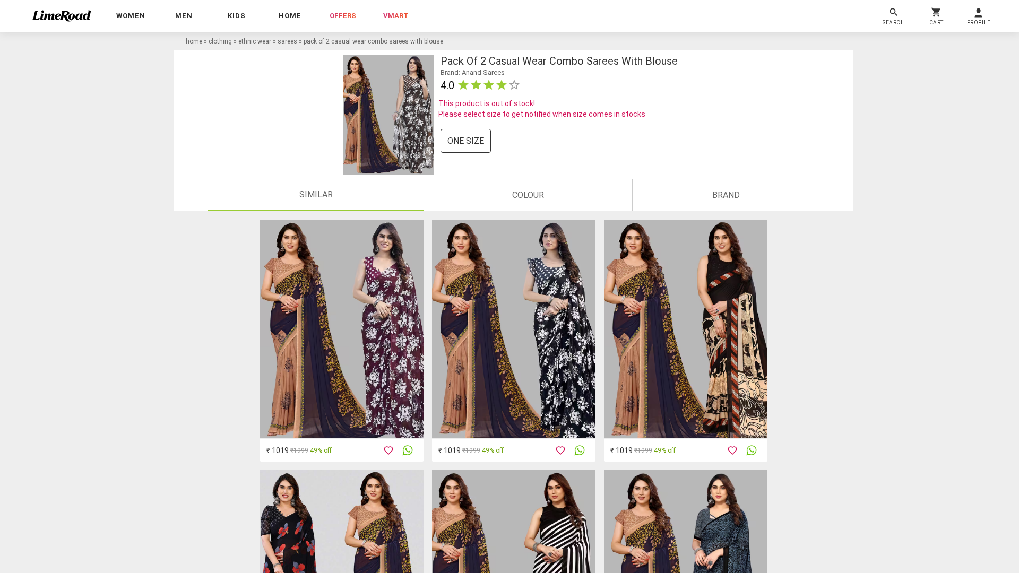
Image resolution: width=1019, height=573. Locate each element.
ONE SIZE (465, 141)
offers (343, 16)
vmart (396, 16)
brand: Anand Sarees (473, 72)
